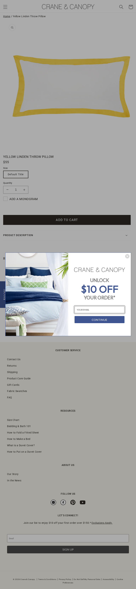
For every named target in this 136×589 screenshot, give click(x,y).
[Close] (127, 256)
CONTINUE (99, 319)
